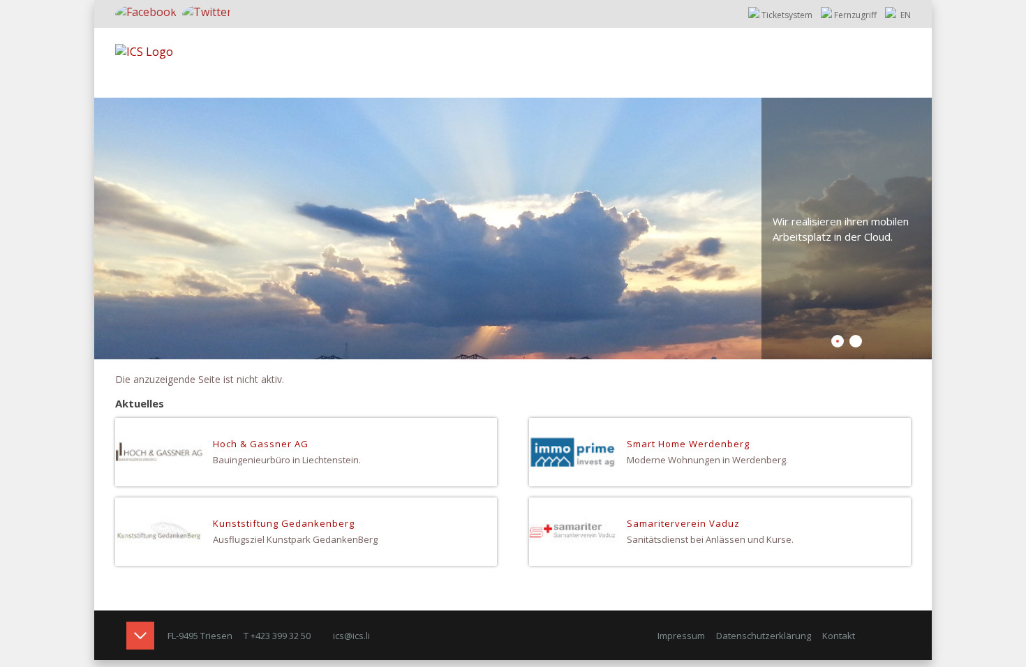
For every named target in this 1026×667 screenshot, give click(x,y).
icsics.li (351, 635)
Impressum (681, 635)
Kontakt (838, 635)
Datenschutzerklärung (763, 635)
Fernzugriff (855, 15)
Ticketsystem (786, 15)
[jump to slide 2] (855, 341)
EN (904, 15)
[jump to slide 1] (837, 341)
